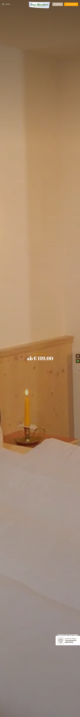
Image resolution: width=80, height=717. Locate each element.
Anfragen (57, 4)
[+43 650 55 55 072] (78, 361)
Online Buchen (71, 4)
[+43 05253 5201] (78, 356)
